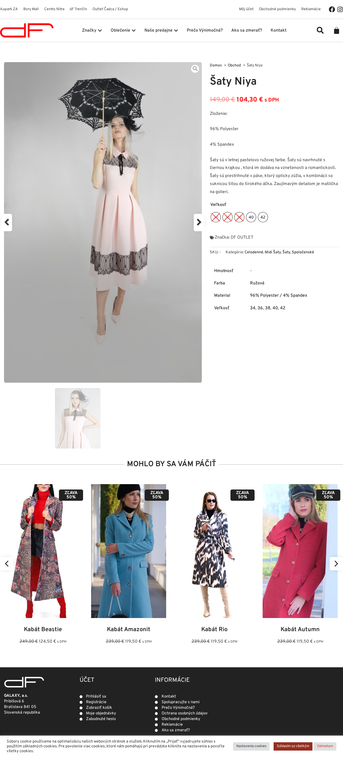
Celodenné (254, 252)
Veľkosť (218, 205)
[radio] (216, 217)
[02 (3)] (103, 222)
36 (260, 308)
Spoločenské (303, 252)
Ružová (257, 283)
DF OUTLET (242, 237)
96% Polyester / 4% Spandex (278, 295)
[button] (320, 30)
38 (267, 308)
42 (282, 308)
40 (275, 308)
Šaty (286, 252)
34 (252, 308)
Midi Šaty (273, 252)
